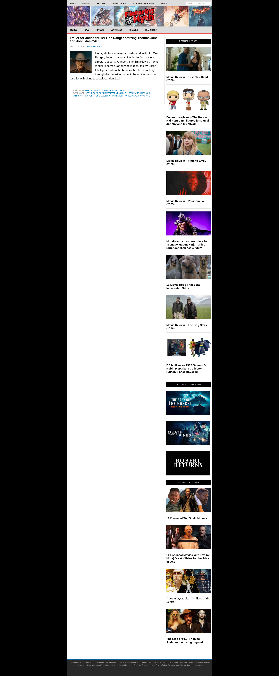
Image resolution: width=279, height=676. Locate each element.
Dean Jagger (91, 93)
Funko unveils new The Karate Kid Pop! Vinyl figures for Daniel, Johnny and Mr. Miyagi (188, 120)
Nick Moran (89, 96)
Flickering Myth (139, 16)
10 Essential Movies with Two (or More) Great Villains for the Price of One (188, 558)
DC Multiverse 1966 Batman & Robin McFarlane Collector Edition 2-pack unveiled (186, 368)
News (111, 91)
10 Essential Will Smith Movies (186, 518)
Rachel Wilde (130, 96)
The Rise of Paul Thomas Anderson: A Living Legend (184, 640)
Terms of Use (147, 665)
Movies (104, 91)
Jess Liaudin (122, 93)
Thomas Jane (144, 96)
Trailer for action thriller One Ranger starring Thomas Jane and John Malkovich (114, 39)
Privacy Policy (161, 665)
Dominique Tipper (107, 93)
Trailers (119, 91)
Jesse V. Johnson (137, 93)
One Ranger (102, 96)
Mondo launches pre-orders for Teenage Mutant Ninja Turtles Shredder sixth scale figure (187, 244)
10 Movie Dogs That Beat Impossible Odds (183, 286)
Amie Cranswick (93, 91)
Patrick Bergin (116, 96)
